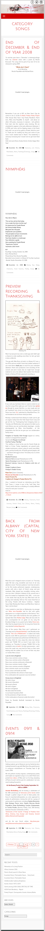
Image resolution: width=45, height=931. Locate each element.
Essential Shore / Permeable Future (15, 878)
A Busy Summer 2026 (10, 869)
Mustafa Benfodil (21, 631)
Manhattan (10, 152)
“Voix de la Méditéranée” (18, 634)
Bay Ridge (35, 265)
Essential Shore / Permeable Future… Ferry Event (19, 875)
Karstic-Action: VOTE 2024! (12, 884)
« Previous (10, 844)
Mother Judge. (21, 618)
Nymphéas (15, 169)
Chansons (28, 148)
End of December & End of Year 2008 (22, 47)
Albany (28, 265)
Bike (31, 707)
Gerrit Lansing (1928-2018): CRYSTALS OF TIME (18, 887)
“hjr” (17, 412)
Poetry (27, 269)
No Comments (22, 507)
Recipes (9, 507)
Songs (33, 152)
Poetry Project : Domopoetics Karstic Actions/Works (20, 892)
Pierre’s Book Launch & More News (15, 872)
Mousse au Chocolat (12, 475)
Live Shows (35, 148)
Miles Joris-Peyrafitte (15, 611)
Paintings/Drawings (24, 152)
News (15, 152)
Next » (24, 847)
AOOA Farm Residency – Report (13, 889)
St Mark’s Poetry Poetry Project (30, 115)
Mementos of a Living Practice (13, 866)
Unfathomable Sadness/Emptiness (15, 881)
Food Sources (19, 269)
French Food (17, 503)
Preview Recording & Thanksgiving (22, 291)
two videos (13, 778)
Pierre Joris (36, 622)
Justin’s (19, 646)
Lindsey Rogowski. (19, 626)
